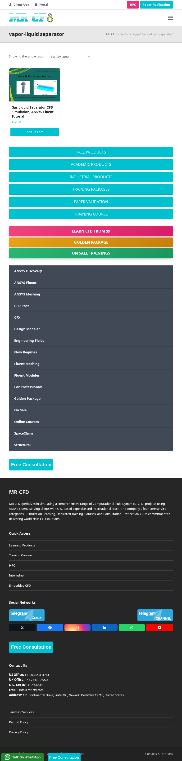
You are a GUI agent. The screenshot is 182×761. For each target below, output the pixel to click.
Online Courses (26, 421)
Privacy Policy (18, 732)
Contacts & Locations (159, 754)
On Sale (20, 410)
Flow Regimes (25, 352)
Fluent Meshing (27, 363)
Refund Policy (18, 722)
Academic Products (91, 164)
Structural (22, 445)
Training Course (91, 214)
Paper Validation (91, 201)
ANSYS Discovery (28, 271)
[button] (170, 18)
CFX (17, 317)
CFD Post (21, 306)
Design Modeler (27, 329)
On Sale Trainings (91, 253)
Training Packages (91, 189)
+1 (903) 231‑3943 (37, 675)
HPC (133, 5)
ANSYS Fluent (25, 282)
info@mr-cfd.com (31, 690)
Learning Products (22, 545)
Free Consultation (31, 464)
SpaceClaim (23, 433)
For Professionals (28, 387)
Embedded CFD (20, 585)
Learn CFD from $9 (91, 231)
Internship (16, 575)
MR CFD (111, 34)
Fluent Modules (27, 375)
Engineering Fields (29, 340)
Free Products (91, 152)
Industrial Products (91, 177)
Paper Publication (156, 5)
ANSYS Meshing (27, 294)
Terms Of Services (21, 712)
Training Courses (20, 555)
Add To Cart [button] (35, 132)
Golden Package (91, 242)
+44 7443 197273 (36, 679)
